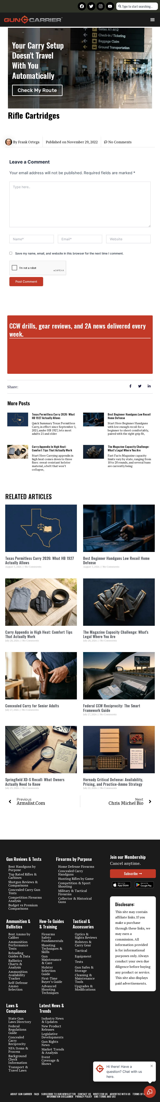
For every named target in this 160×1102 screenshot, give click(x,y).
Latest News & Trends (51, 1008)
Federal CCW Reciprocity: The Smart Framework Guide (111, 708)
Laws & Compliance (16, 1008)
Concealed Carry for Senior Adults (32, 705)
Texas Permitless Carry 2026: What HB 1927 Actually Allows (53, 416)
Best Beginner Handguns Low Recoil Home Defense (129, 416)
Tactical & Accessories (83, 924)
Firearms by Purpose (74, 859)
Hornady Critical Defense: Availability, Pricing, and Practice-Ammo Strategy (113, 782)
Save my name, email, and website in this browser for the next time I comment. (69, 253)
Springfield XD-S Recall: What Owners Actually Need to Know (34, 782)
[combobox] (137, 6)
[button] (152, 19)
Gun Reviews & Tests (23, 859)
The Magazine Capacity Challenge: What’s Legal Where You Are (128, 448)
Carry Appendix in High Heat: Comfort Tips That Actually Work (52, 448)
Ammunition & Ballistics (18, 924)
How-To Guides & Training (51, 924)
